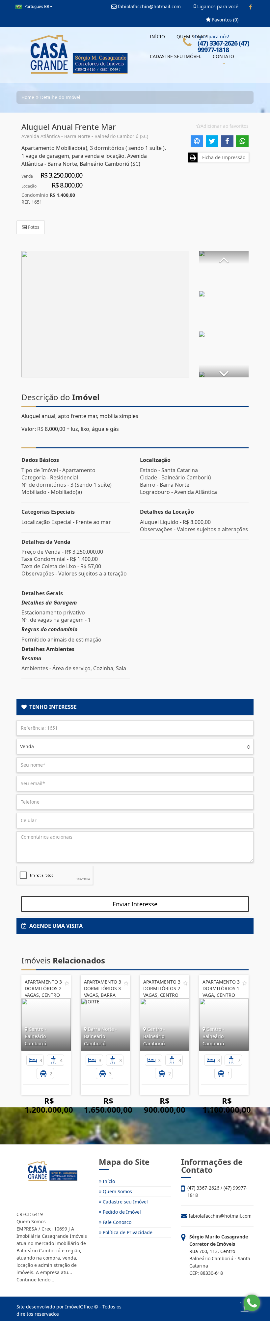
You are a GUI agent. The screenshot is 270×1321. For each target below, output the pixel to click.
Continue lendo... (35, 1279)
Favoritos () (224, 20)
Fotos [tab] (33, 227)
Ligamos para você (217, 6)
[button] (224, 257)
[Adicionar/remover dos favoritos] (67, 983)
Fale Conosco (116, 1222)
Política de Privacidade (126, 1232)
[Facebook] (250, 7)
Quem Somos (116, 1191)
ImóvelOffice (79, 1307)
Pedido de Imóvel (121, 1212)
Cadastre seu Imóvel (124, 1202)
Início (108, 1181)
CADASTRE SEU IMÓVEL (175, 56)
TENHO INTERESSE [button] (52, 707)
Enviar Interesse (135, 904)
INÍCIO (157, 36)
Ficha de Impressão (222, 157)
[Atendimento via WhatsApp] (252, 1303)
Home (27, 97)
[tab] (135, 707)
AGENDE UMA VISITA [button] (55, 925)
